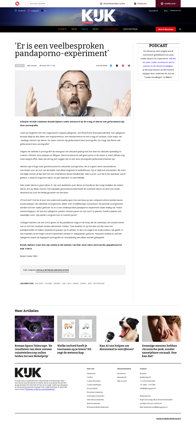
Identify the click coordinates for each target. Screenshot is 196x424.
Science (62, 29)
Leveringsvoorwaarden (95, 396)
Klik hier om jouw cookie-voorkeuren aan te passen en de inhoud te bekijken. (159, 62)
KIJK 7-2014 (66, 283)
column (48, 283)
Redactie (143, 373)
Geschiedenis (110, 29)
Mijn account (122, 381)
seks (90, 283)
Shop (166, 11)
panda (76, 283)
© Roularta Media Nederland (98, 407)
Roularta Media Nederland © (168, 418)
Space (85, 29)
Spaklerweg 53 (145, 377)
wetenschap (99, 283)
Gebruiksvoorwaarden (95, 400)
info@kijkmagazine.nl (148, 388)
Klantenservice (175, 10)
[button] (168, 3)
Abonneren (121, 373)
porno (83, 283)
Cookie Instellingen (94, 385)
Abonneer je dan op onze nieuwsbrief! (40, 389)
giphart (57, 283)
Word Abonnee (165, 29)
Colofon (90, 377)
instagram (35, 11)
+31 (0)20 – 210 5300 (147, 385)
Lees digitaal (130, 29)
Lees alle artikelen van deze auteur (52, 270)
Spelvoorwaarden (93, 403)
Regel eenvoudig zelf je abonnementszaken (156, 400)
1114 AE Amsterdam (147, 381)
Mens (96, 29)
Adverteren (91, 373)
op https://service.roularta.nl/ (151, 403)
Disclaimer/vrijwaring (95, 392)
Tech (74, 29)
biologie (39, 283)
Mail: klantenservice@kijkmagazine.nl (153, 407)
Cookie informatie (93, 381)
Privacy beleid (92, 388)
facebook (21, 11)
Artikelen (19, 65)
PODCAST (158, 45)
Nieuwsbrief (153, 11)
